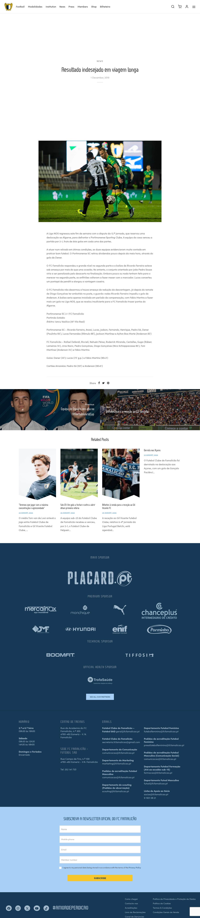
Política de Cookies (162, 903)
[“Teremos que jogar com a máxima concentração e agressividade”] (37, 474)
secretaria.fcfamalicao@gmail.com (121, 742)
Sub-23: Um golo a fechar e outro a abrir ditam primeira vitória (77, 506)
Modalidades (35, 6)
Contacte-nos (131, 903)
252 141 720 (70, 769)
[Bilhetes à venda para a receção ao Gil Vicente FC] (121, 474)
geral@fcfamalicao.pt (128, 731)
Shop (94, 6)
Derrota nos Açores (152, 450)
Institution (51, 6)
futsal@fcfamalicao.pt (156, 783)
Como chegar (131, 898)
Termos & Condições (162, 907)
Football (20, 6)
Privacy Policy (135, 867)
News (62, 6)
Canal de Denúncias (134, 916)
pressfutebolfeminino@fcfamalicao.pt (164, 745)
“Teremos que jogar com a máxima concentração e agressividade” (33, 506)
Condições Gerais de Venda (166, 912)
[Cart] (180, 6)
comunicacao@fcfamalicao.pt (118, 752)
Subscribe (100, 878)
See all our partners (100, 696)
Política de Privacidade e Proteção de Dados (174, 898)
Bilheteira (105, 6)
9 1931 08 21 (150, 797)
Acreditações (131, 907)
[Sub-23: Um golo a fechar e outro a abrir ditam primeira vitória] (79, 474)
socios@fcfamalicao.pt (156, 794)
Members (83, 6)
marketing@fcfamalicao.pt (116, 763)
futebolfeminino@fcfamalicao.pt (161, 731)
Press (71, 6)
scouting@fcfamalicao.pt (115, 791)
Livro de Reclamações (135, 912)
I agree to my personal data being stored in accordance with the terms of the (101, 867)
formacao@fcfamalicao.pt (158, 772)
